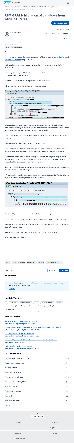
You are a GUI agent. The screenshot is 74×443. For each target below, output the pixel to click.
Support (55, 433)
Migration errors (31, 262)
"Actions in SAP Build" (46, 302)
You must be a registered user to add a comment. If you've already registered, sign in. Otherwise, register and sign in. (36, 284)
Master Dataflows (59, 57)
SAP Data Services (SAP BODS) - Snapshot (19, 334)
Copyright (18, 428)
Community (16, 3)
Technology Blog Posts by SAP (16, 324)
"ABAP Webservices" (25, 302)
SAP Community (9, 6)
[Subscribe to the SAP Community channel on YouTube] (39, 416)
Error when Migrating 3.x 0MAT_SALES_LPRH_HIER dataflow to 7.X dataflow (31, 340)
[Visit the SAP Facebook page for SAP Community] (32, 416)
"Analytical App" (42, 306)
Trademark (18, 433)
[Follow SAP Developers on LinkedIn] (42, 416)
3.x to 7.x (7, 262)
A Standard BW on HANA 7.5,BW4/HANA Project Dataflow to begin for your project (33, 327)
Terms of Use (56, 422)
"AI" (33, 306)
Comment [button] (64, 270)
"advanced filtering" (10, 306)
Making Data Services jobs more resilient (18, 346)
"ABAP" (36, 302)
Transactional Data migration (54, 262)
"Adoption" (59, 302)
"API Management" (10, 309)
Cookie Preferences (18, 438)
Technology (33, 6)
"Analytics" (52, 306)
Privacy (18, 422)
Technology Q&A (12, 342)
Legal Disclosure (55, 428)
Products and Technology (22, 6)
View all (7, 405)
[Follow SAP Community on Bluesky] (35, 416)
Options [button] (52, 26)
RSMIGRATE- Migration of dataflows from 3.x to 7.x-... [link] (20, 9)
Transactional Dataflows (13, 60)
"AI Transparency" (24, 306)
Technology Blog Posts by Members (47, 6)
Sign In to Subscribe (60, 23)
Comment (12, 289)
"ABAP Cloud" (13, 302)
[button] (61, 38)
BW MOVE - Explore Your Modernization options (21, 321)
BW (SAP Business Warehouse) (13, 47)
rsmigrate (41, 262)
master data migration (19, 262)
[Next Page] (38, 312)
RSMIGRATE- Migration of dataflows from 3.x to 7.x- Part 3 (35, 17)
